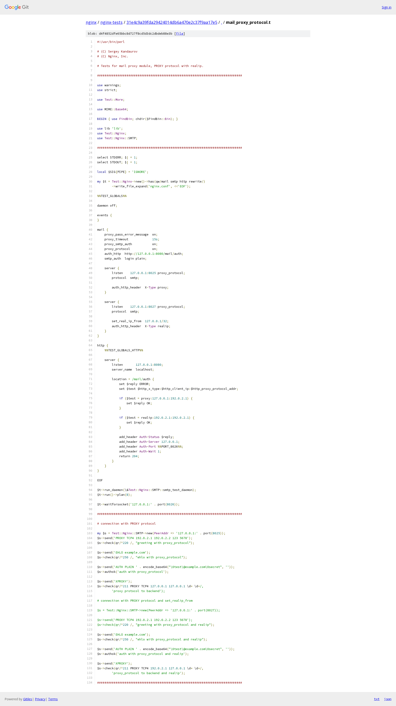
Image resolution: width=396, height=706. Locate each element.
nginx (91, 22)
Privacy (40, 699)
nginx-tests (111, 22)
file (179, 34)
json (387, 699)
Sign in (386, 7)
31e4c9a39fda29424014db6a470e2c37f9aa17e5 (171, 22)
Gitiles (27, 699)
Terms (53, 699)
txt (377, 699)
